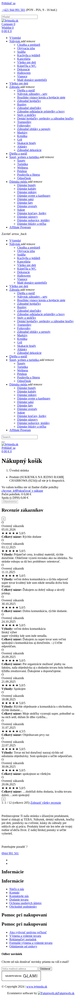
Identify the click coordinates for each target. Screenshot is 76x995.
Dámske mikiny (27, 192)
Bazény (22, 104)
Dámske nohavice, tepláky (33, 220)
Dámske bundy (26, 185)
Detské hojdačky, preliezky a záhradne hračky (45, 118)
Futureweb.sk (66, 993)
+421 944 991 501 (13, 10)
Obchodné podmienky (23, 906)
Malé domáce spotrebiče (32, 80)
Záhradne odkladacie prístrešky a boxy (41, 111)
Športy (21, 160)
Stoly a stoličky (26, 115)
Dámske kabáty (26, 188)
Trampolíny (24, 122)
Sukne (21, 209)
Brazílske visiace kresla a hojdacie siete (41, 97)
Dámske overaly (27, 206)
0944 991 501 (10, 853)
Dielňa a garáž (26, 90)
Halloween (24, 72)
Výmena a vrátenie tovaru (25, 935)
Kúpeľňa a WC (26, 65)
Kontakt (14, 892)
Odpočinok (24, 178)
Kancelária (23, 58)
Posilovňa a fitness (28, 174)
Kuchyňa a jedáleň (28, 55)
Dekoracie (23, 69)
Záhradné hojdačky (29, 101)
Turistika (22, 164)
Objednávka (10, 501)
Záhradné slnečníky (29, 108)
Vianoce (22, 76)
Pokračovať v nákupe (22, 490)
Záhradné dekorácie (29, 150)
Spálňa (21, 51)
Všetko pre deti (26, 62)
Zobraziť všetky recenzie (45, 802)
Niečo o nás (16, 889)
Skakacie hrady (26, 143)
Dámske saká (25, 199)
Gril (19, 139)
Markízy (22, 132)
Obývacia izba (26, 48)
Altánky (22, 146)
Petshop (22, 171)
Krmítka (22, 136)
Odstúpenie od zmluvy (23, 946)
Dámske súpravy (27, 216)
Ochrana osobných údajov (25, 903)
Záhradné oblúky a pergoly (33, 129)
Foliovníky (24, 125)
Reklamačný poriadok (22, 939)
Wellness (22, 167)
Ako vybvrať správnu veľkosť (28, 932)
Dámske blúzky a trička (31, 223)
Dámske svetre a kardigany (33, 195)
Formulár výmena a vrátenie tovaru (30, 942)
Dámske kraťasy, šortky (31, 213)
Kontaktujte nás (19, 896)
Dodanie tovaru (18, 899)
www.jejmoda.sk (36, 986)
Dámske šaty (25, 202)
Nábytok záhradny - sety (32, 94)
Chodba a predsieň (28, 44)
